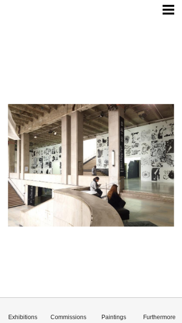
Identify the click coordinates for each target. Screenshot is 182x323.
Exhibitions (22, 317)
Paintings (113, 317)
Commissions (68, 317)
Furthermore (159, 317)
